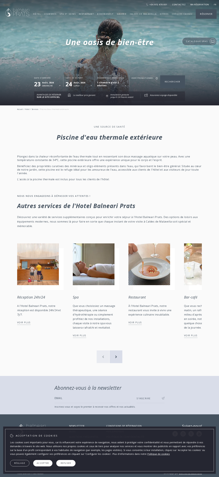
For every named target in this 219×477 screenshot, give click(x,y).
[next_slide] (116, 356)
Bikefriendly (105, 14)
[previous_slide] (103, 356)
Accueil (20, 109)
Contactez (179, 4)
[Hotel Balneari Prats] (17, 20)
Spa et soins (68, 14)
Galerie (122, 14)
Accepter (43, 463)
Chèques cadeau (182, 14)
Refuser (66, 463)
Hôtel (37, 14)
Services (35, 109)
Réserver (206, 13)
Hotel (27, 109)
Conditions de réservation (124, 425)
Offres (164, 14)
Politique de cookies (158, 453)
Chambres (50, 14)
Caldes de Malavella (143, 14)
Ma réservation (199, 4)
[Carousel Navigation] (109, 356)
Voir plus (24, 322)
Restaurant (86, 14)
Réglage (19, 463)
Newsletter (76, 425)
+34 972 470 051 (158, 4)
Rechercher (172, 81)
